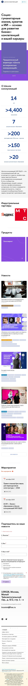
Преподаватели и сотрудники (8, 638)
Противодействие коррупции (8, 650)
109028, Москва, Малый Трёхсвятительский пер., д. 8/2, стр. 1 (11, 595)
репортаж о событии (7, 415)
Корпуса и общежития (7, 641)
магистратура (20, 417)
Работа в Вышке (5, 662)
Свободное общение (7, 340)
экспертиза (12, 378)
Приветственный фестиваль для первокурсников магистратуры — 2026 (14, 485)
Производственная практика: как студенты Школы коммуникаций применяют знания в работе (13, 442)
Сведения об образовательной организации (12, 656)
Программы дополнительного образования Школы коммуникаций (11, 345)
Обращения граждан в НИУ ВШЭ (9, 645)
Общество (4, 374)
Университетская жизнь (7, 305)
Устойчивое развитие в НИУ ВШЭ (9, 636)
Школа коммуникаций (11, 1)
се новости (13, 454)
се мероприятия (6, 471)
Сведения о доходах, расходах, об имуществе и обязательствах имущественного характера (13, 653)
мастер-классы (17, 413)
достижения (17, 305)
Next (25, 75)
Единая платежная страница (8, 660)
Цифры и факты (5, 632)
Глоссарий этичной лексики (7, 370)
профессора (5, 307)
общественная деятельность (9, 380)
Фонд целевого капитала (7, 648)
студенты (11, 376)
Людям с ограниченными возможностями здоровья (13, 658)
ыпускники (23, 340)
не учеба (24, 374)
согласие (20, 577)
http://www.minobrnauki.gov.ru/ (9, 669)
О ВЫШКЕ (4, 629)
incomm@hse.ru (8, 607)
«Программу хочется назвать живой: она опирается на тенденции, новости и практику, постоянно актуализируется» (13, 333)
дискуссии (17, 376)
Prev (2, 75)
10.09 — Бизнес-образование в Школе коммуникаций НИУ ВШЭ (13, 506)
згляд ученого (5, 378)
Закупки (4, 643)
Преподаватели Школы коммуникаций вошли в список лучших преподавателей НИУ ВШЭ (12, 300)
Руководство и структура (7, 634)
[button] (11, 628)
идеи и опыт (16, 340)
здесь (22, 677)
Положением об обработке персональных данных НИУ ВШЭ (13, 575)
